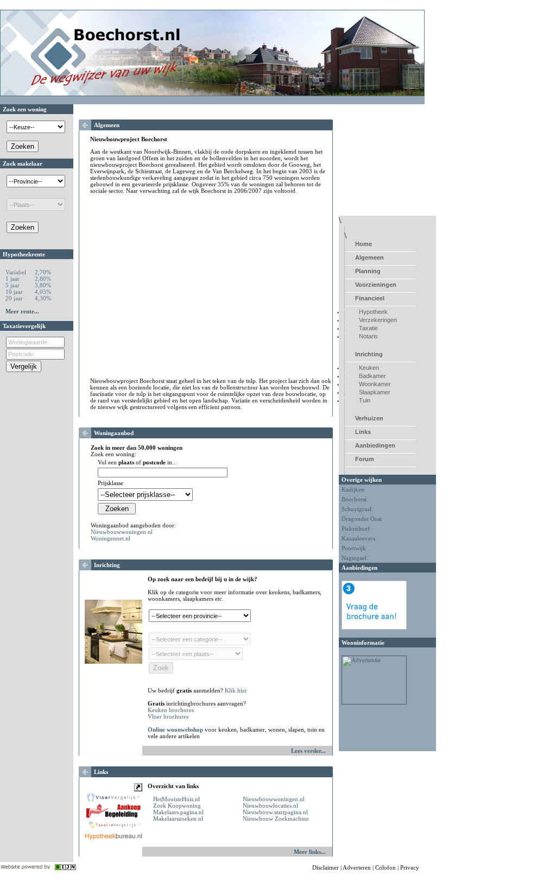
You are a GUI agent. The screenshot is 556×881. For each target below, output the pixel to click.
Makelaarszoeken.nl (178, 818)
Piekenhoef (356, 528)
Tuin (364, 400)
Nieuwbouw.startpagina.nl (275, 812)
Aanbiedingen (375, 445)
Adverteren (357, 867)
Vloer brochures (168, 716)
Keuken (369, 367)
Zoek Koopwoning (177, 805)
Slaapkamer (374, 392)
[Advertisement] (181, 289)
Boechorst (354, 499)
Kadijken (353, 489)
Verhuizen (369, 418)
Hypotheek (373, 312)
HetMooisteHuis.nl (176, 799)
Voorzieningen (375, 284)
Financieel (369, 298)
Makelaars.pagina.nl (178, 812)
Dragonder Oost (362, 518)
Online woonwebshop (175, 729)
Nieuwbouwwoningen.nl (122, 531)
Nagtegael (354, 558)
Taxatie (368, 328)
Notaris (368, 336)
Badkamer (372, 376)
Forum (364, 459)
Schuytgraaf (357, 509)
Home (363, 244)
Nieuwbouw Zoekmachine (276, 818)
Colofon (385, 867)
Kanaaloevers (358, 538)
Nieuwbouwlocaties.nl (270, 805)
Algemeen (369, 257)
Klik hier (236, 690)
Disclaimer (325, 867)
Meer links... (310, 851)
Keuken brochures (171, 710)
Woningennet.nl (110, 538)
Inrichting (369, 354)
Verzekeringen (378, 320)
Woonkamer (375, 384)
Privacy (409, 867)
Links (363, 432)
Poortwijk (354, 548)
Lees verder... (308, 750)
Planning (368, 271)
